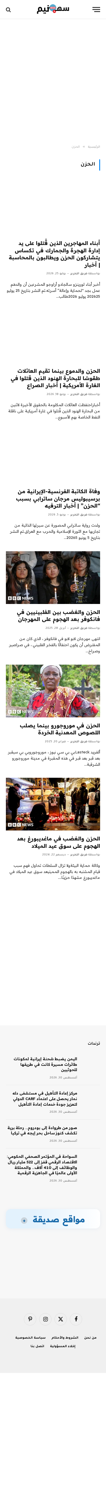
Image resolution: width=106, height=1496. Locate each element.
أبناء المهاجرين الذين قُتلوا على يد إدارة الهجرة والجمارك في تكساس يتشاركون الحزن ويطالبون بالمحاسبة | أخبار (54, 254)
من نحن (90, 1338)
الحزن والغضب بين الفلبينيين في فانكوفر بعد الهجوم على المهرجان (58, 615)
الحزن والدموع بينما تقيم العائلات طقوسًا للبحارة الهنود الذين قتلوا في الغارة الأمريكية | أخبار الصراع (55, 378)
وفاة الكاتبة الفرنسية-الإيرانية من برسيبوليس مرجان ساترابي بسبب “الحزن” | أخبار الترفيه (58, 498)
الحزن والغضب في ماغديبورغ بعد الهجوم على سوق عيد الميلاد (58, 842)
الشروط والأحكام (65, 1338)
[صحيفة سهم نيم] (53, 9)
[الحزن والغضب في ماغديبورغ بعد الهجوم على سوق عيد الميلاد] (53, 804)
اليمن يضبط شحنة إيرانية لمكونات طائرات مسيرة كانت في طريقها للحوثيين (45, 1064)
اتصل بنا (37, 1346)
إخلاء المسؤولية (62, 1346)
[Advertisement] (53, 82)
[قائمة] (96, 9)
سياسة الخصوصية (30, 1338)
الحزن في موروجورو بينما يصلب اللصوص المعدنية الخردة (60, 729)
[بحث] (9, 9)
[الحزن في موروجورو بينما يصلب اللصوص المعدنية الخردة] (53, 691)
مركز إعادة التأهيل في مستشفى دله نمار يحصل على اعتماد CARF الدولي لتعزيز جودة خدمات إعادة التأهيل (44, 1098)
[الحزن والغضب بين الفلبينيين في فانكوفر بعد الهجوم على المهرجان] (53, 577)
